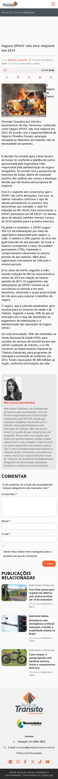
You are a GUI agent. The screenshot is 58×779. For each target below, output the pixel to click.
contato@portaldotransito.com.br (35, 747)
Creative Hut (47, 775)
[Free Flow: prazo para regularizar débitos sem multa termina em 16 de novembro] (14, 592)
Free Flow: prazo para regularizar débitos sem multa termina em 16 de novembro (41, 594)
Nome (5, 521)
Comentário (9, 494)
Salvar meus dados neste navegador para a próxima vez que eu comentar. (27, 554)
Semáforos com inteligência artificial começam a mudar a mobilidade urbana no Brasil (42, 627)
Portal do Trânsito (11, 12)
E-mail (5, 534)
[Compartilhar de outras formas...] (51, 77)
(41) (37, 741)
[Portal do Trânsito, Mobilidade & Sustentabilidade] (29, 703)
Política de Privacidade (29, 753)
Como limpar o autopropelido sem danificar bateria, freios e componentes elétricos (42, 661)
